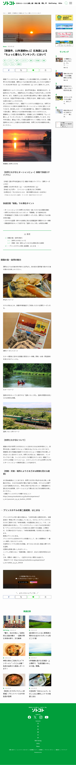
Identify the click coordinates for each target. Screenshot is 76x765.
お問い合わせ (12, 749)
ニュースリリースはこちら (22, 749)
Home (4, 13)
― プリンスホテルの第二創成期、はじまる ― (23, 246)
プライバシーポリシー (49, 749)
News (38, 746)
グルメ (12, 64)
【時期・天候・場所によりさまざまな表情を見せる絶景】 (28, 243)
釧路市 (19, 64)
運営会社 (58, 749)
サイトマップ (64, 749)
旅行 (17, 60)
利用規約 (41, 749)
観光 (31, 60)
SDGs (60, 3)
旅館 (44, 60)
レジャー (11, 60)
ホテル (6, 64)
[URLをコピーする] (45, 70)
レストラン (24, 60)
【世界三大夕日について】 (18, 240)
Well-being (53, 3)
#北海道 (37, 60)
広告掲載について (33, 749)
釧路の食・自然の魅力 (15, 238)
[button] (9, 70)
